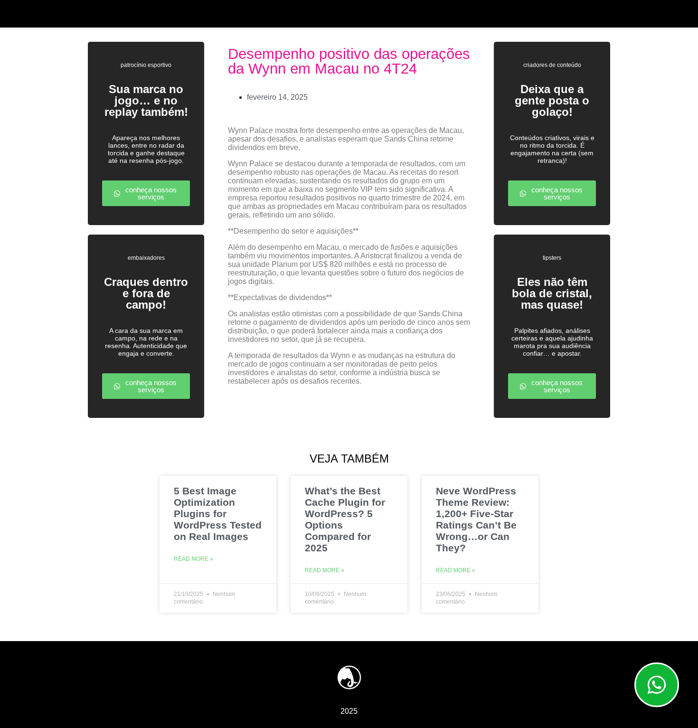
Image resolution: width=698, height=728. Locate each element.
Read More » (193, 559)
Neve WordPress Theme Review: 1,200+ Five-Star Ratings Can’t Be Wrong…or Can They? (476, 519)
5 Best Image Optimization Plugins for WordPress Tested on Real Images (218, 513)
